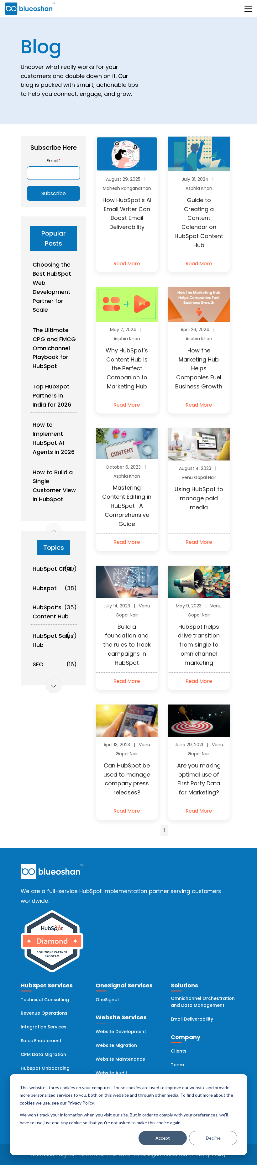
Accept (162, 1138)
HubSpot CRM (52, 569)
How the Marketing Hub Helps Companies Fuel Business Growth (198, 368)
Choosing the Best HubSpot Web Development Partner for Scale (52, 287)
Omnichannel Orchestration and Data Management (203, 1001)
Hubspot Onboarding (45, 1068)
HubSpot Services (47, 985)
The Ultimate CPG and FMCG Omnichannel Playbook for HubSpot (54, 348)
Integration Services (43, 1027)
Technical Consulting (45, 999)
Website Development (121, 1031)
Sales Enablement (41, 1041)
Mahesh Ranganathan (127, 188)
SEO (38, 664)
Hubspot (45, 588)
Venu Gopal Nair (198, 477)
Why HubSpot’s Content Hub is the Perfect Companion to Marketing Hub (127, 368)
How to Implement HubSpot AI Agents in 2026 (54, 438)
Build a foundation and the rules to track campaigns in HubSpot (127, 645)
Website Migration (116, 1045)
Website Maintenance (120, 1059)
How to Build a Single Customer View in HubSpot (54, 485)
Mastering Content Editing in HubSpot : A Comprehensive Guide (126, 506)
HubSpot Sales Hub (53, 640)
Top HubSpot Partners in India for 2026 (52, 395)
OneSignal (107, 999)
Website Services (121, 1017)
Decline (213, 1138)
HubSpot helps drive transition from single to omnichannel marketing (199, 645)
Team (177, 1065)
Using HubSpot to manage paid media (199, 498)
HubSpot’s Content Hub (51, 611)
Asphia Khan (199, 188)
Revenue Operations (44, 1013)
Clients (178, 1051)
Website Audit (111, 1073)
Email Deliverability (192, 1019)
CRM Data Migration (43, 1054)
